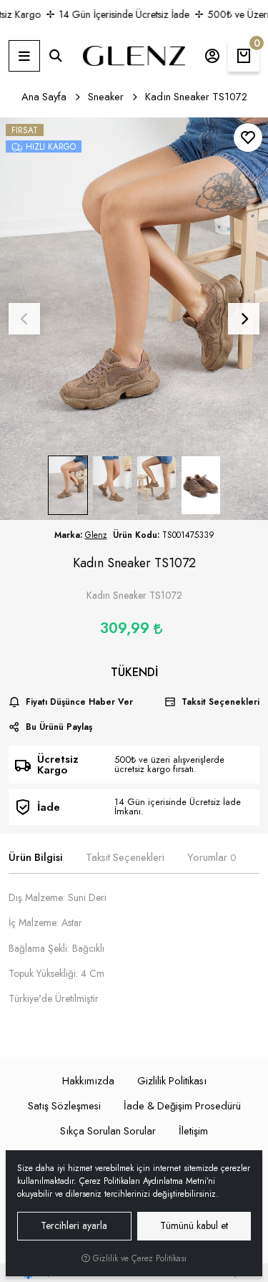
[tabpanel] (134, 954)
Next (243, 318)
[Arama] (55, 56)
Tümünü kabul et (194, 1225)
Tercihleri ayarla (74, 1225)
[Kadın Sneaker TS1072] (134, 319)
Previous (24, 318)
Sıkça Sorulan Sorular (108, 1131)
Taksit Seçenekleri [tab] (125, 857)
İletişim (193, 1131)
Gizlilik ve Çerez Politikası (138, 1258)
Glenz (96, 535)
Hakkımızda (88, 1081)
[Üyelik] (212, 56)
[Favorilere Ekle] (248, 137)
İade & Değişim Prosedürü (182, 1106)
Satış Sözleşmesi (64, 1106)
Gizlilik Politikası (172, 1081)
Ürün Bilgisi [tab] (36, 857)
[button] (24, 56)
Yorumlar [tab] (211, 857)
